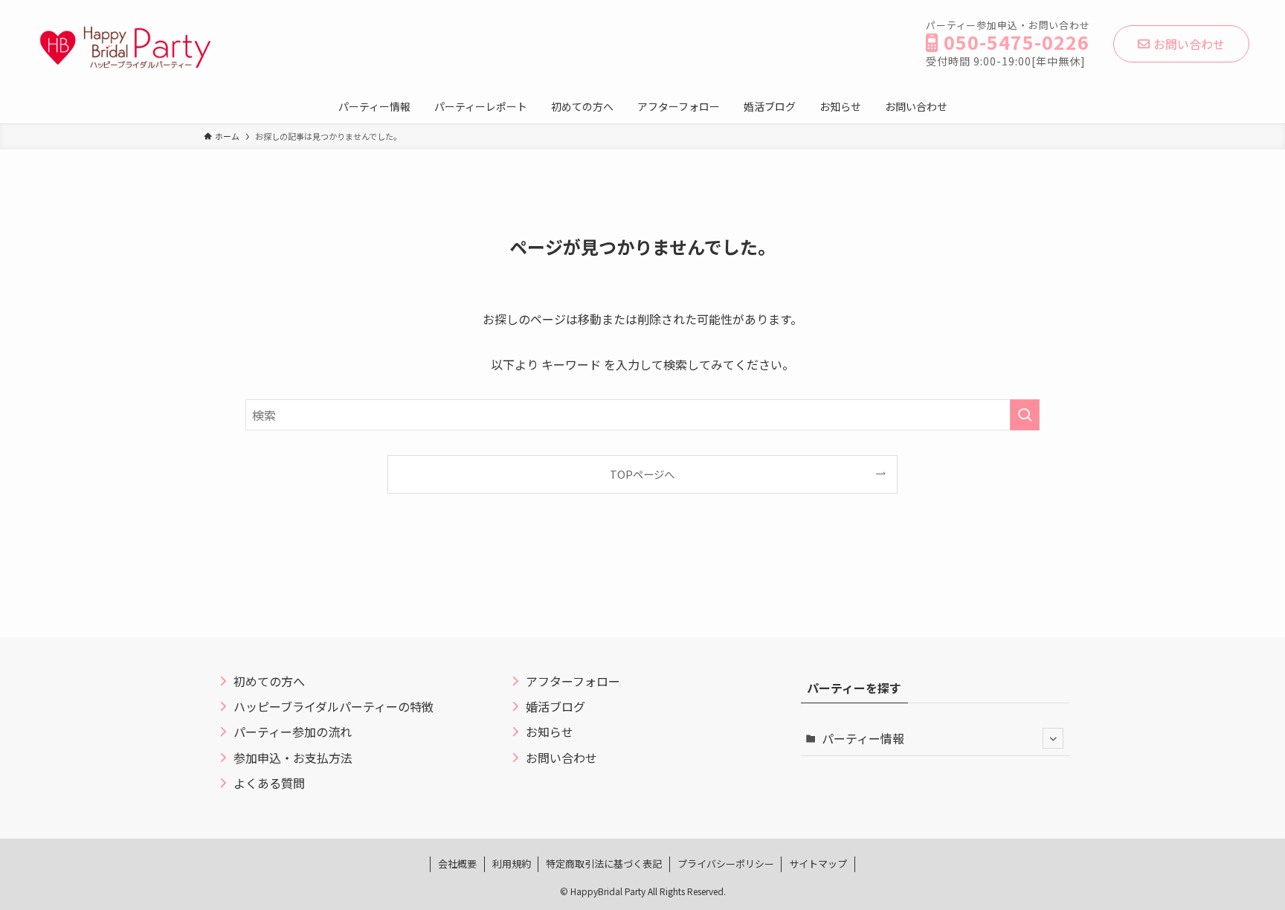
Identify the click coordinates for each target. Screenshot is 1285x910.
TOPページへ (642, 474)
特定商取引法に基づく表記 (604, 863)
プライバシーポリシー (725, 863)
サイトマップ (818, 863)
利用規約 (511, 863)
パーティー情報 (863, 738)
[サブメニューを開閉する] (1053, 738)
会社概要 (457, 863)
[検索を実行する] (1025, 414)
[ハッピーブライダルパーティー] (125, 47)
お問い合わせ (1189, 44)
